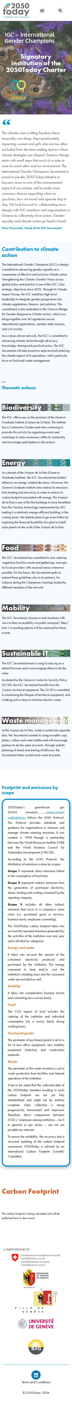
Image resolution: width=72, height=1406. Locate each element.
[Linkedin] (36, 1375)
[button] (42, 11)
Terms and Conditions (36, 1382)
